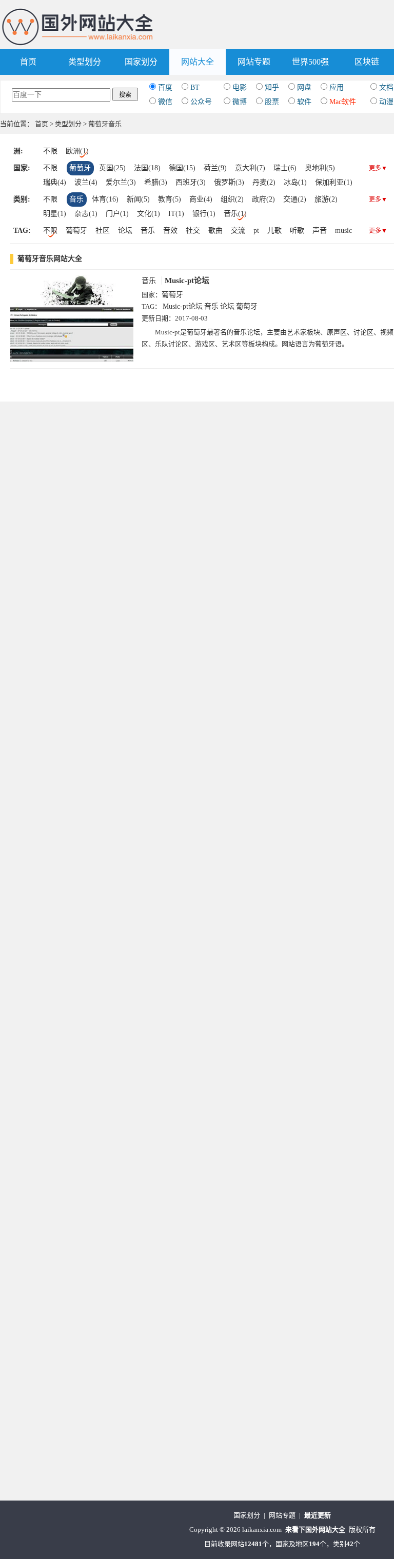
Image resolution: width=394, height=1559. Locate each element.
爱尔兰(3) (121, 182)
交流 (238, 230)
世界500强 (310, 61)
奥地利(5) (320, 168)
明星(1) (54, 213)
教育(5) (169, 199)
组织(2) (232, 199)
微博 (239, 102)
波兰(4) (85, 182)
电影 (239, 87)
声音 (319, 230)
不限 (50, 151)
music (343, 230)
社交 (193, 230)
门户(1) (117, 213)
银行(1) (203, 213)
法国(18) (147, 168)
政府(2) (263, 199)
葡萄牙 (80, 168)
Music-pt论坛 (187, 280)
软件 (304, 102)
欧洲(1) (77, 151)
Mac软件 (342, 102)
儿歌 (274, 230)
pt (256, 230)
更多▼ (378, 168)
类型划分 (84, 61)
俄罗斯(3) (229, 182)
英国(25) (112, 168)
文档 (386, 87)
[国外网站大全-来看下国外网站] (78, 12)
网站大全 (197, 61)
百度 (165, 87)
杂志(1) (85, 213)
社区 (102, 230)
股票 (272, 102)
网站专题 (254, 61)
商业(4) (200, 199)
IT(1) (176, 213)
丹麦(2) (263, 182)
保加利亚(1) (333, 182)
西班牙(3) (190, 182)
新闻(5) (138, 199)
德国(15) (182, 168)
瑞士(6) (285, 168)
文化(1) (148, 213)
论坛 (125, 230)
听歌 (297, 230)
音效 (170, 230)
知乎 (272, 87)
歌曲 (215, 230)
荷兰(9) (215, 168)
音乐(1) (235, 213)
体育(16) (105, 199)
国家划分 (141, 61)
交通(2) (294, 199)
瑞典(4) (54, 182)
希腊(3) (155, 182)
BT (195, 87)
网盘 (304, 87)
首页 (28, 61)
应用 (336, 87)
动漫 (386, 102)
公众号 (201, 102)
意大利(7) (250, 168)
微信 (165, 102)
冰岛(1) (295, 182)
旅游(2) (326, 199)
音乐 (76, 199)
